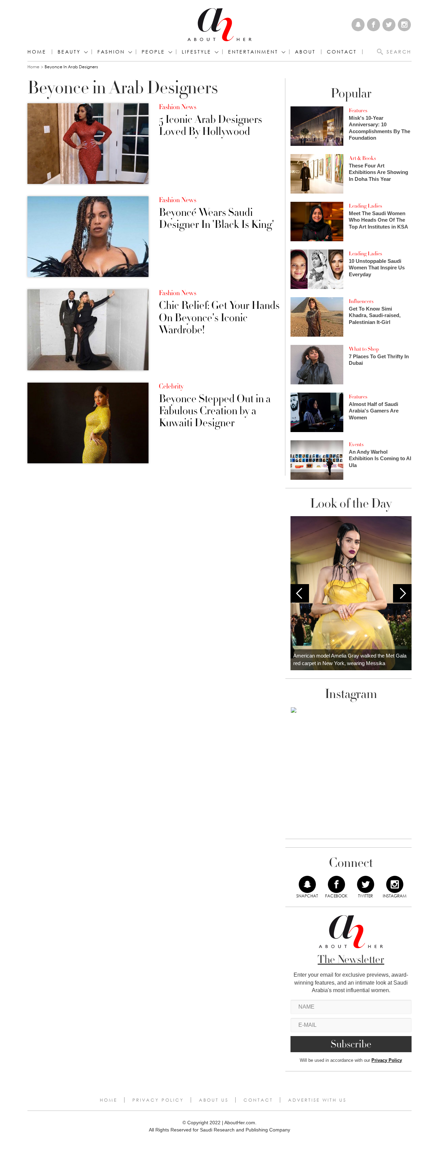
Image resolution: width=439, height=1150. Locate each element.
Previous (299, 593)
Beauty (69, 51)
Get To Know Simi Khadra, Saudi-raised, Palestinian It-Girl (375, 315)
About (305, 51)
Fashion (111, 51)
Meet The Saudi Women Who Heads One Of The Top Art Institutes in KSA (378, 220)
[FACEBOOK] (336, 884)
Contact (258, 1100)
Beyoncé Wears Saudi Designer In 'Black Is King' (216, 219)
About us (213, 1100)
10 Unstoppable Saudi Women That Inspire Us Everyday (377, 267)
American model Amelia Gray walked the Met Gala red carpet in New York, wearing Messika (349, 659)
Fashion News (177, 107)
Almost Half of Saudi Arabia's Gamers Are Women (374, 410)
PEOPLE (153, 51)
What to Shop (364, 349)
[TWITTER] (365, 884)
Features (358, 110)
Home (36, 51)
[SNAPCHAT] (307, 884)
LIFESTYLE (196, 51)
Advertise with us (317, 1100)
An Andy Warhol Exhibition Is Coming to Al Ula (380, 458)
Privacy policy (158, 1100)
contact (342, 51)
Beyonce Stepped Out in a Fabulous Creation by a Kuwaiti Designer (215, 411)
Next (402, 593)
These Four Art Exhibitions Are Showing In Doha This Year (378, 172)
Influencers (361, 301)
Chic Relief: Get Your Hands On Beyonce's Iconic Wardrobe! (219, 318)
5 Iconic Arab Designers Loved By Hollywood (210, 126)
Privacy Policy (386, 1060)
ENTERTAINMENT (253, 51)
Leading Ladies (365, 205)
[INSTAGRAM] (394, 884)
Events (356, 444)
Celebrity (171, 386)
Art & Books (362, 158)
